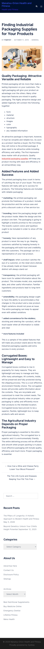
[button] (36, 6)
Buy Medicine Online (12, 606)
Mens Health (9, 619)
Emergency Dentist (12, 610)
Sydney (31, 645)
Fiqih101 (7, 40)
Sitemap (7, 579)
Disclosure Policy (11, 574)
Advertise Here (10, 566)
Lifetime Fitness (10, 615)
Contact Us (9, 570)
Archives (7, 589)
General (35, 40)
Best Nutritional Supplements (16, 602)
